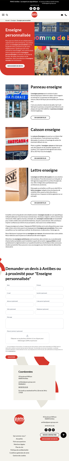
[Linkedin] (34, 8)
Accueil (7, 20)
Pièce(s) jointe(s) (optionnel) (15, 331)
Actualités (19, 439)
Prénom (39, 285)
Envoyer (11, 357)
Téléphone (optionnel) (43, 309)
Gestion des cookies (19, 455)
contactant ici (11, 351)
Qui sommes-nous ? (19, 436)
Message (9, 317)
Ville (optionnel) (11, 309)
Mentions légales (19, 444)
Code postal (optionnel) (43, 301)
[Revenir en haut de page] (63, 435)
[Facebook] (30, 8)
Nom (8, 285)
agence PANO (51, 241)
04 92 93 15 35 (35, 5)
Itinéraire (22, 384)
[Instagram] (38, 8)
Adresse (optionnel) (12, 301)
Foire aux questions (19, 441)
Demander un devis (50, 439)
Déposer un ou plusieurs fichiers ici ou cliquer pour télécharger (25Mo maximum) (27, 340)
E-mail (9, 293)
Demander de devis (15, 66)
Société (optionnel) (42, 293)
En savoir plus (40, 117)
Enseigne (13, 20)
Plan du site (19, 447)
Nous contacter (49, 435)
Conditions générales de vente (19, 453)
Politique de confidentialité (19, 450)
